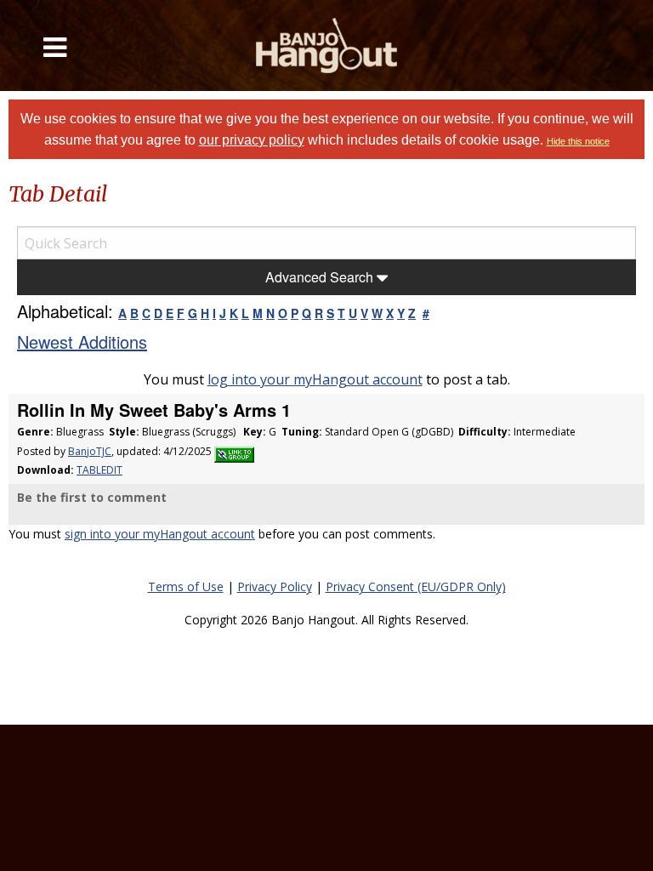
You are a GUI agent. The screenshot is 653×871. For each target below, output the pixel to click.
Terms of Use (186, 586)
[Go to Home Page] (326, 45)
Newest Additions (82, 341)
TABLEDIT (99, 470)
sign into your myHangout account (160, 534)
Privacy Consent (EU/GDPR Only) (416, 586)
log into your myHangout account (315, 379)
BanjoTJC (89, 451)
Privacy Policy (274, 586)
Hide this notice (578, 141)
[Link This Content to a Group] (234, 451)
